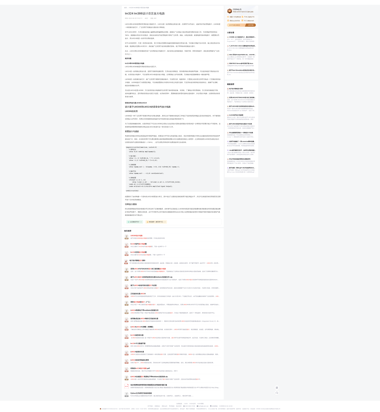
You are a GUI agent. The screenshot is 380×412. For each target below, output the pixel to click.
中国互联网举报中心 (201, 409)
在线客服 (215, 406)
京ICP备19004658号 (124, 409)
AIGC (146, 18)
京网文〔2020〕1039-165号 (139, 409)
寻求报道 (171, 406)
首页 (125, 7)
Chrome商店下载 (212, 409)
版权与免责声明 (231, 409)
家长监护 (182, 409)
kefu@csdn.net (203, 406)
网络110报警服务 (190, 409)
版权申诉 (238, 409)
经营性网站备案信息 (153, 409)
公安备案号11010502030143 (110, 409)
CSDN (186, 403)
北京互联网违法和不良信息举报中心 (169, 409)
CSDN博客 (200, 403)
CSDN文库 (192, 403)
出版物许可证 (245, 409)
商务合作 (164, 406)
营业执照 (252, 409)
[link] (125, 7)
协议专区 (179, 406)
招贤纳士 (157, 406)
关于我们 (150, 406)
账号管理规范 (222, 409)
